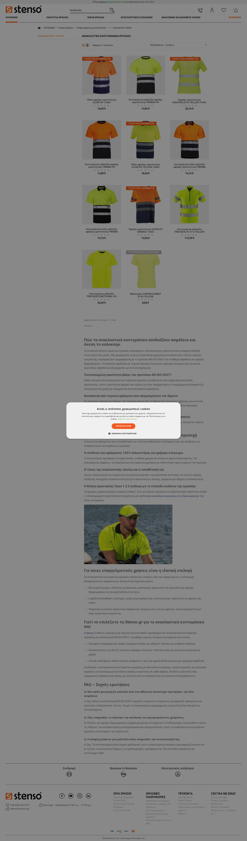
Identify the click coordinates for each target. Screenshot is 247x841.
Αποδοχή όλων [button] (123, 426)
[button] (123, 433)
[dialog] (123, 420)
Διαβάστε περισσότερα (127, 419)
